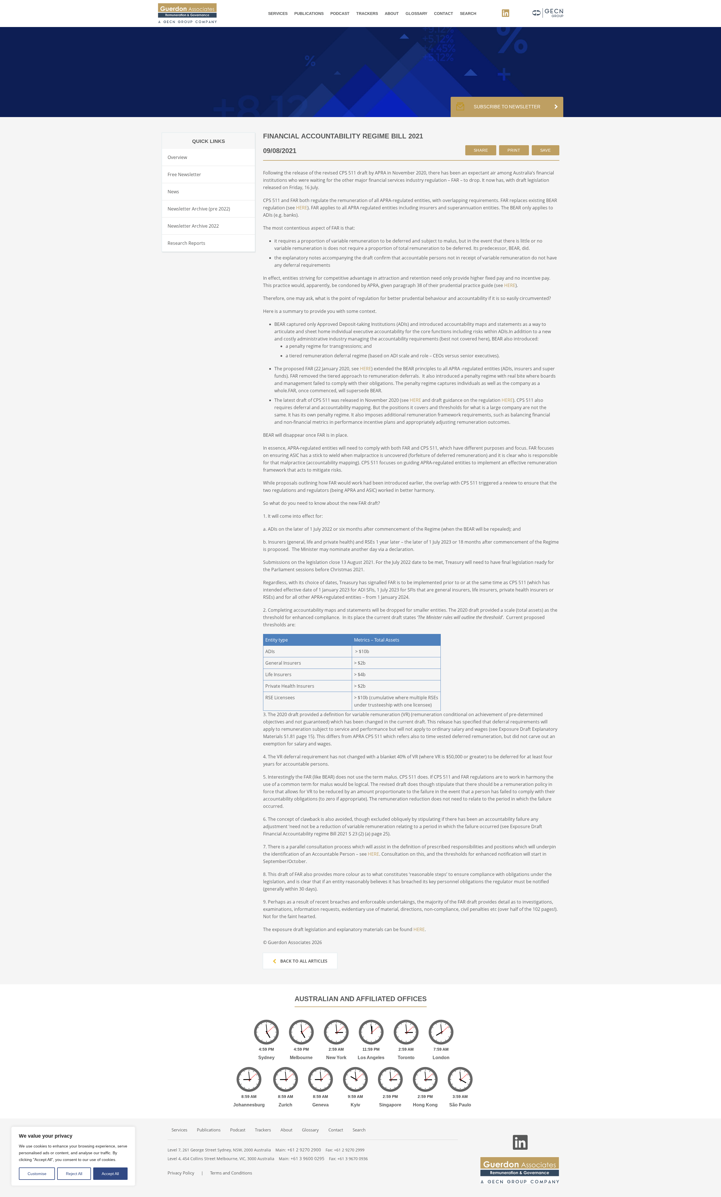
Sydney (266, 1057)
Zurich (285, 1104)
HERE (301, 208)
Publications (309, 13)
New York (336, 1057)
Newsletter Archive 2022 (193, 226)
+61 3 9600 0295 (307, 1158)
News (173, 192)
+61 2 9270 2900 (304, 1150)
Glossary (416, 13)
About (392, 13)
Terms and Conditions (231, 1173)
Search (468, 13)
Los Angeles (371, 1057)
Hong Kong (425, 1104)
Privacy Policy (181, 1173)
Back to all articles (303, 961)
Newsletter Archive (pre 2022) (199, 209)
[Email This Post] (481, 150)
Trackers (367, 13)
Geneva (320, 1104)
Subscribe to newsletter (507, 106)
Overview (177, 157)
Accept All (110, 1173)
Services (278, 13)
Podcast (340, 13)
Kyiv (355, 1104)
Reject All (74, 1173)
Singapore (390, 1104)
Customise (37, 1173)
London (441, 1057)
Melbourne (301, 1057)
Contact (443, 13)
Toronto (406, 1057)
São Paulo (460, 1104)
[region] (73, 1156)
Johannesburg (249, 1104)
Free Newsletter (184, 174)
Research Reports (186, 243)
